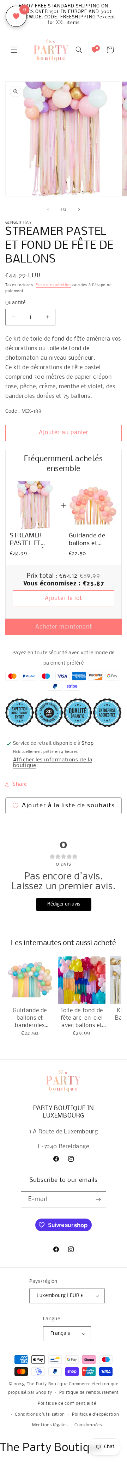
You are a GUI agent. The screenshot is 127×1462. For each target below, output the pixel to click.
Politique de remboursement (89, 1393)
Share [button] (19, 784)
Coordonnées (88, 1425)
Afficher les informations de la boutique (52, 762)
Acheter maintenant (63, 627)
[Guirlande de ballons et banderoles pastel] (30, 980)
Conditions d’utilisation (40, 1415)
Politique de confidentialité (67, 1404)
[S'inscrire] (98, 1199)
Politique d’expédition (95, 1415)
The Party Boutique (47, 1384)
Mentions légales (49, 1425)
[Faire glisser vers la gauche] (48, 209)
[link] (34, 505)
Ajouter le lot (63, 598)
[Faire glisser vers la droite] (79, 209)
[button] (14, 50)
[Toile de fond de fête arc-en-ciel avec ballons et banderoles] (81, 980)
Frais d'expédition (53, 285)
